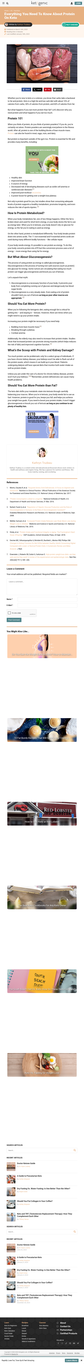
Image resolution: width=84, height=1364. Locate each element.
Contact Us (65, 1326)
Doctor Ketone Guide (26, 1163)
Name (10, 599)
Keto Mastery (43, 1325)
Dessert (24, 1333)
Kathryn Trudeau (23, 24)
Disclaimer (70, 1353)
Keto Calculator (9, 1331)
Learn (6, 1323)
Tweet (38, 90)
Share (27, 90)
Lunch (24, 1328)
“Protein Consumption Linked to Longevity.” (26, 499)
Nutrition (17, 11)
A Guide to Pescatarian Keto (29, 1176)
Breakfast (25, 1325)
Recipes (25, 1323)
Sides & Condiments (28, 1341)
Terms (63, 1353)
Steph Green (23, 1192)
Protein (11, 133)
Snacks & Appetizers (29, 1339)
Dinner (24, 1331)
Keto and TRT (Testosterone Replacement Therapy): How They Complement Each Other (44, 1215)
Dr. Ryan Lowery (24, 1166)
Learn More (71, 1360)
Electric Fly (15, 1354)
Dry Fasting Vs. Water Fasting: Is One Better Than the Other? (43, 1189)
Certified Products (68, 1333)
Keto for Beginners (10, 1325)
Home (6, 11)
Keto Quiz (7, 1328)
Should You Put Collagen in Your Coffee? (35, 1201)
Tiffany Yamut (24, 1219)
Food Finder (8, 1333)
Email (59, 90)
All (11, 11)
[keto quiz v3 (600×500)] (42, 173)
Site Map (77, 1353)
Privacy (58, 1353)
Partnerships (66, 1330)
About (63, 1323)
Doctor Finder (9, 1336)
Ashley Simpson (24, 1179)
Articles (6, 1339)
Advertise (52, 1353)
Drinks (24, 1336)
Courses (42, 1323)
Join (78, 3)
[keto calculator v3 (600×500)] (42, 438)
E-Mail (10, 605)
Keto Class (42, 1328)
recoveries (36, 193)
